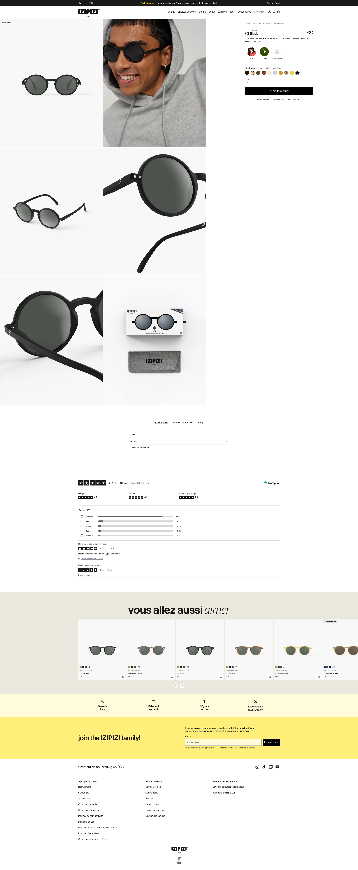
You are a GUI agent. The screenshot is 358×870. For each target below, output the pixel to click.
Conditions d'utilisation (88, 810)
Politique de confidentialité (90, 816)
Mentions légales (86, 821)
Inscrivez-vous (271, 742)
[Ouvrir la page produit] (172, 676)
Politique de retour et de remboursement (97, 827)
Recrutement (84, 787)
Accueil (247, 24)
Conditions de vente (87, 804)
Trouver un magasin (154, 810)
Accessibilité (84, 798)
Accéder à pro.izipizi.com (224, 792)
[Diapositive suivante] (246, 3)
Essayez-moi (7, 23)
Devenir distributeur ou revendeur (228, 787)
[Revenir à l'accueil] (89, 12)
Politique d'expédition (88, 833)
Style (133, 435)
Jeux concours (152, 804)
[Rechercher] (274, 12)
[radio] (247, 72)
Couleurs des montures (141, 447)
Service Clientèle (153, 787)
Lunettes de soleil (265, 24)
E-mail (188, 737)
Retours (149, 798)
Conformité (83, 792)
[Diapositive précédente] (114, 3)
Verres (133, 441)
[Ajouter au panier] (123, 676)
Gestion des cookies (155, 816)
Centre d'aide (273, 3)
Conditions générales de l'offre (92, 839)
